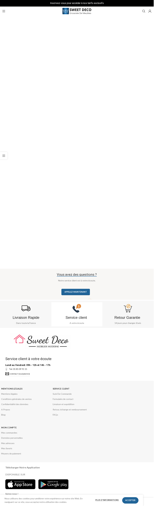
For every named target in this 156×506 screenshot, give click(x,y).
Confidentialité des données (14, 404)
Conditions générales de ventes (16, 399)
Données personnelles (12, 438)
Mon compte (9, 427)
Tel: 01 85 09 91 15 (18, 369)
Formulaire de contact (63, 399)
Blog (3, 414)
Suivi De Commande (62, 394)
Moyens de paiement (11, 453)
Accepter (130, 500)
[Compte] (150, 11)
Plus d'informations (107, 500)
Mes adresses (7, 443)
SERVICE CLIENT (61, 388)
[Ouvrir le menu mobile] (4, 11)
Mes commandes (9, 432)
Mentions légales (11, 388)
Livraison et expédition (63, 404)
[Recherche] (144, 11)
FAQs (55, 414)
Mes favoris (6, 448)
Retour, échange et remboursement (70, 409)
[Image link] (40, 340)
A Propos (5, 409)
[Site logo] (76, 11)
